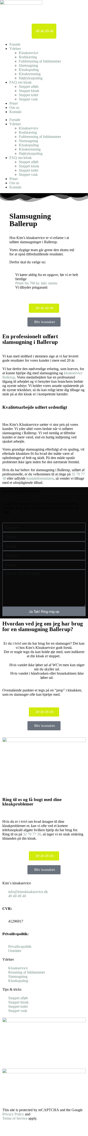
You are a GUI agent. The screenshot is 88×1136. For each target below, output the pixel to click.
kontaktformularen (40, 478)
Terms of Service (14, 1118)
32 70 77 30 (32, 834)
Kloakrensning (30, 74)
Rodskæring (28, 57)
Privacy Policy (13, 1114)
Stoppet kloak (29, 91)
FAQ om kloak (20, 82)
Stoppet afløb (28, 86)
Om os (14, 108)
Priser (13, 103)
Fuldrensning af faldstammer (40, 61)
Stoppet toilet (28, 95)
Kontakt (15, 112)
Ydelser (15, 49)
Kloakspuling (29, 70)
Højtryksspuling (30, 78)
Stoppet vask (28, 99)
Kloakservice (28, 53)
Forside (14, 44)
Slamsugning (28, 65)
